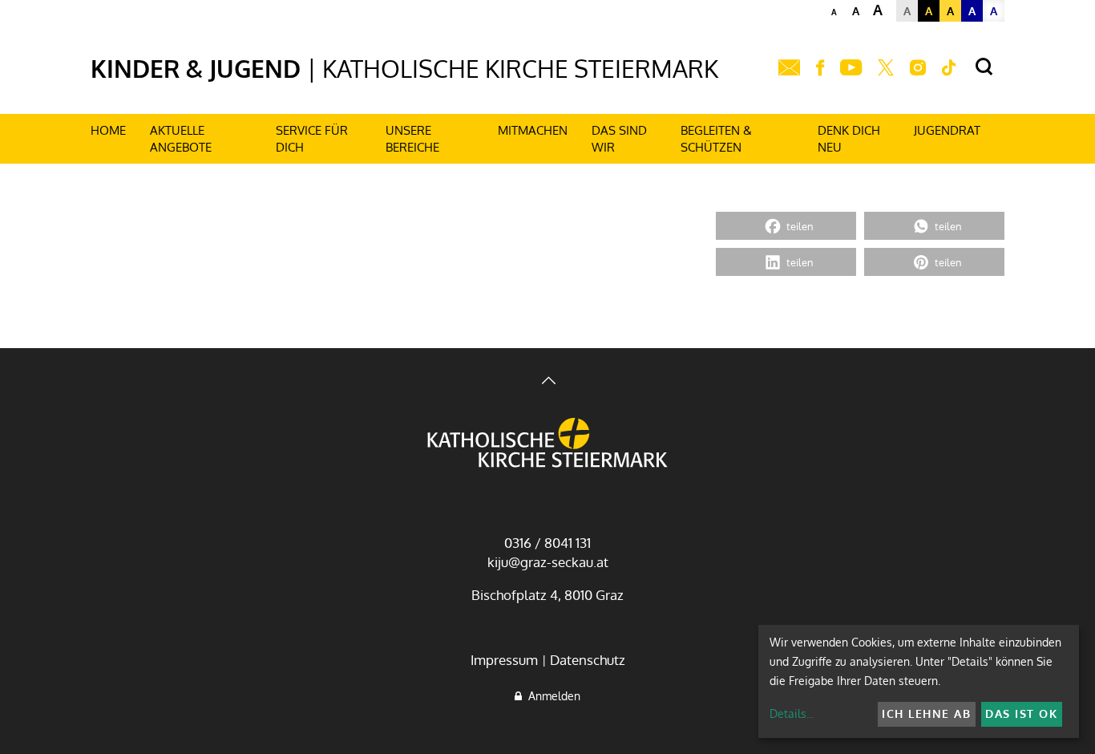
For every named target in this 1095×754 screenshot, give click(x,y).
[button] (786, 226)
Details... (792, 713)
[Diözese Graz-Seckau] (547, 444)
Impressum (504, 659)
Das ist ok (1021, 713)
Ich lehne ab (926, 713)
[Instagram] (918, 68)
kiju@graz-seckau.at (547, 561)
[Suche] (984, 67)
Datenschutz (587, 659)
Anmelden (551, 696)
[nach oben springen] (547, 382)
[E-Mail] (789, 68)
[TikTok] (949, 68)
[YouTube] (851, 68)
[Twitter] (886, 68)
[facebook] (820, 68)
